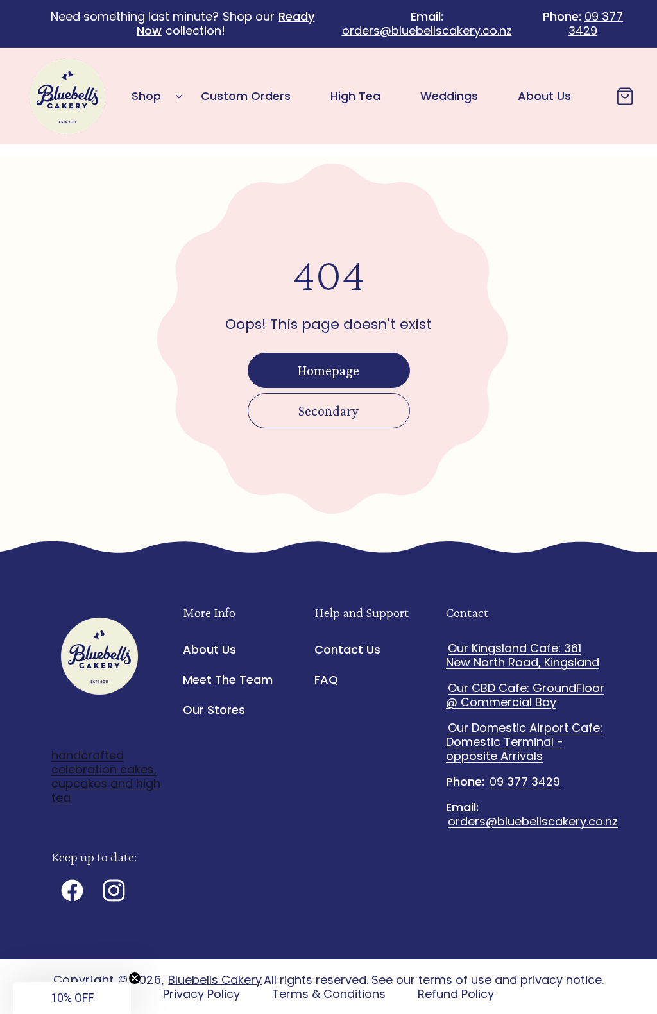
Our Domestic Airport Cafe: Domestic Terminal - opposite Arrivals (524, 742)
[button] (153, 96)
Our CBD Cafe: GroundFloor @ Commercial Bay (525, 695)
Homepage (328, 370)
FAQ (326, 680)
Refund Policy (456, 994)
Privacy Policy (201, 994)
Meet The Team (228, 680)
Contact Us (347, 650)
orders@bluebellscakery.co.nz (427, 30)
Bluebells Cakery (215, 980)
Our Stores (214, 710)
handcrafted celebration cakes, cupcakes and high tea (105, 776)
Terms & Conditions (329, 994)
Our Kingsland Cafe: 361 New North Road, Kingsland (522, 655)
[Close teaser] (134, 978)
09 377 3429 (595, 23)
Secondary (328, 411)
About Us (209, 650)
